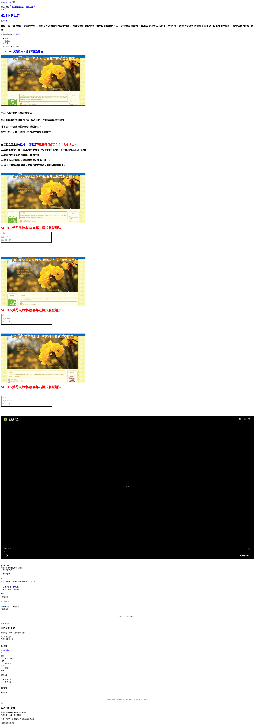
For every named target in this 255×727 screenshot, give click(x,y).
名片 (6, 43)
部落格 (7, 41)
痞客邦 (20, 581)
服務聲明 (146, 699)
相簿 (6, 38)
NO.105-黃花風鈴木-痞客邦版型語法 (24, 51)
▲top (2, 593)
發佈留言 (4, 609)
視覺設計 (16, 587)
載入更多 (4, 597)
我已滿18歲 (5, 723)
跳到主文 (4, 21)
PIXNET (112, 699)
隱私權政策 (138, 699)
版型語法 (16, 589)
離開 (11, 723)
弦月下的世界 (10, 15)
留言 (24, 581)
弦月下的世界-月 (6, 570)
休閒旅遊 (17, 34)
